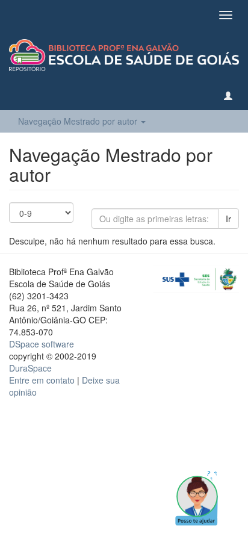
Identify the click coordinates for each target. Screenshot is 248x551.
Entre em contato (42, 380)
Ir (228, 219)
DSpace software (41, 344)
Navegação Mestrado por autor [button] (79, 121)
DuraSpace (30, 368)
